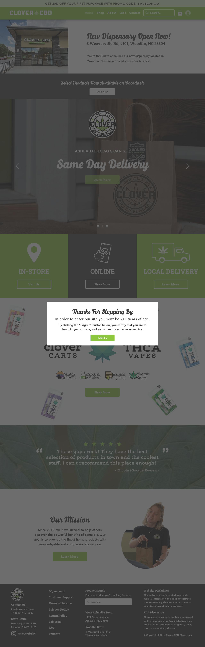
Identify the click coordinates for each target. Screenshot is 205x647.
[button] (102, 338)
